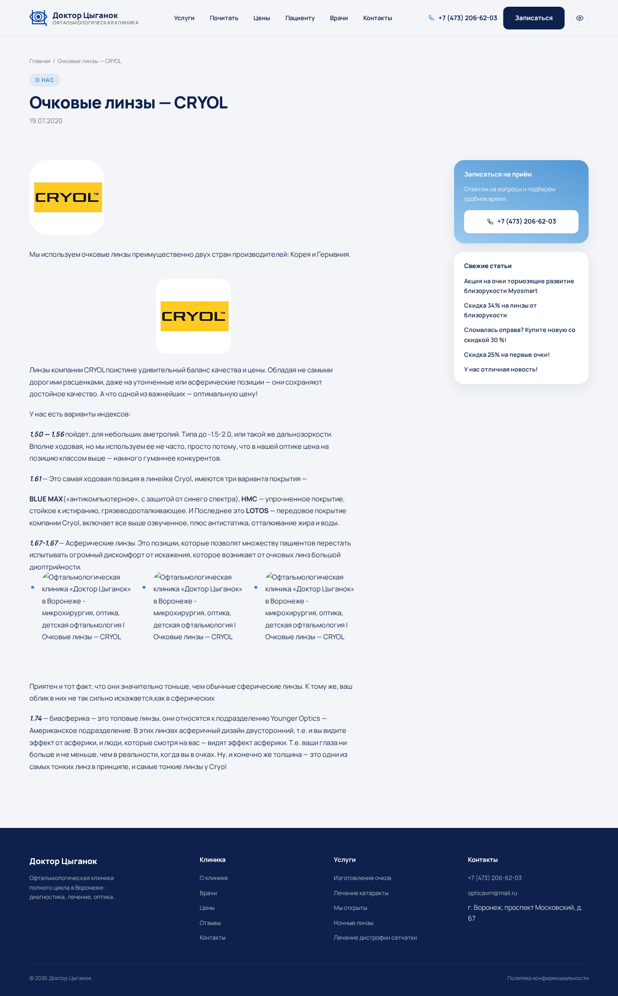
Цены (262, 17)
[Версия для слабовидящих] (579, 18)
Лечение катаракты (361, 893)
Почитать (224, 17)
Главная (39, 61)
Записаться (534, 17)
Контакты (377, 17)
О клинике (214, 878)
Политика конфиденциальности (548, 978)
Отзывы (210, 923)
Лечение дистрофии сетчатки (375, 937)
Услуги (184, 17)
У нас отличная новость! (501, 369)
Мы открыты (350, 908)
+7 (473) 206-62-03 (526, 221)
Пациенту (300, 17)
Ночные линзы (353, 923)
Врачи (339, 17)
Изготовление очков (362, 878)
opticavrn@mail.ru (492, 893)
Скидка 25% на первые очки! (507, 354)
